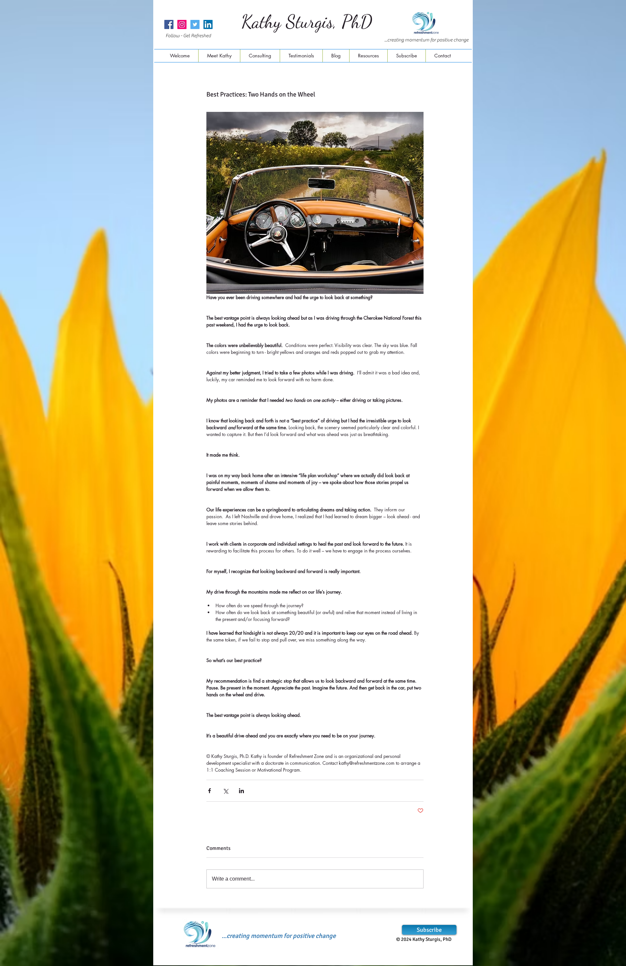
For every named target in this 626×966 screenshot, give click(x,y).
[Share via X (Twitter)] (225, 791)
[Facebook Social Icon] (168, 24)
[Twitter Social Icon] (195, 24)
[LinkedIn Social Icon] (208, 24)
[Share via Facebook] (209, 791)
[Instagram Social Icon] (181, 24)
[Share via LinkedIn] (241, 791)
